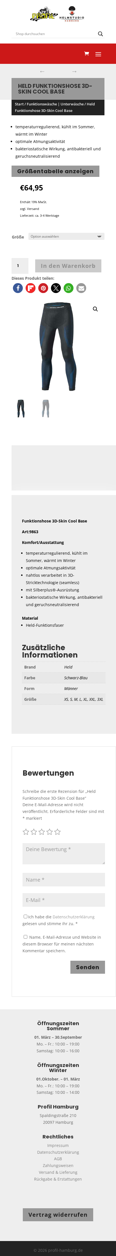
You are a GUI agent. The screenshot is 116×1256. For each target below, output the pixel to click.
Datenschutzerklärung (74, 916)
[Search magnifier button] (100, 34)
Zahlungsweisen (58, 1165)
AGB (58, 1158)
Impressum (58, 1145)
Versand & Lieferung (58, 1172)
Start (19, 104)
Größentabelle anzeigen (55, 171)
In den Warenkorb (68, 266)
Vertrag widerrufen (58, 1214)
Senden (87, 967)
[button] (18, 288)
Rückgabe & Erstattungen (58, 1179)
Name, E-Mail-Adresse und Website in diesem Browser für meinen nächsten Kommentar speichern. (62, 943)
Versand (33, 209)
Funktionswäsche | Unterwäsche (55, 104)
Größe (18, 237)
